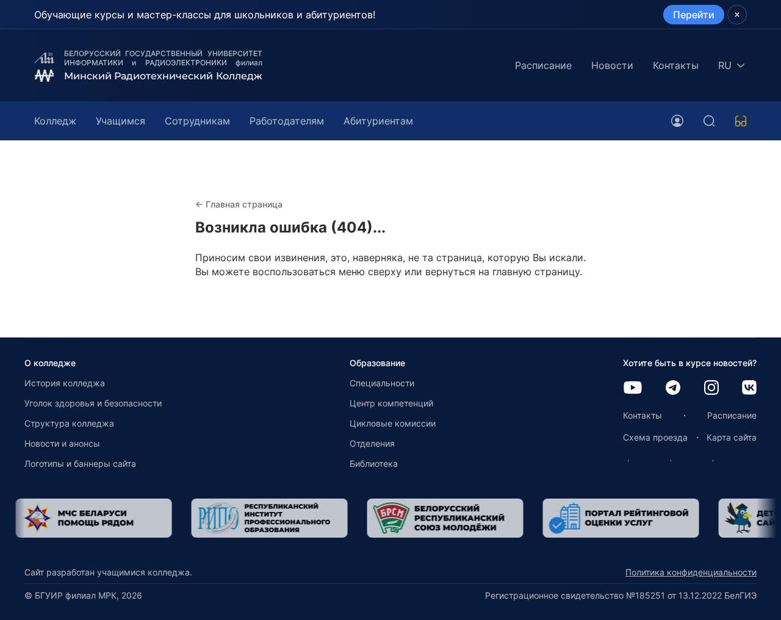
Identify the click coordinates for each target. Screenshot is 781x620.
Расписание (543, 65)
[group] (170, 518)
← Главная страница (239, 204)
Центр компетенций (391, 403)
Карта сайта (732, 437)
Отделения (372, 443)
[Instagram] (711, 388)
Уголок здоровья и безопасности (93, 403)
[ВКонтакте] (749, 388)
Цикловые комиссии (393, 423)
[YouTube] (632, 388)
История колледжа (64, 383)
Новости (612, 65)
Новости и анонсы (62, 443)
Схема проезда (655, 437)
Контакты (676, 65)
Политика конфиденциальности (691, 572)
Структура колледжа (69, 423)
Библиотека (374, 463)
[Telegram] (673, 388)
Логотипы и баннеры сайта (80, 463)
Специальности (382, 383)
